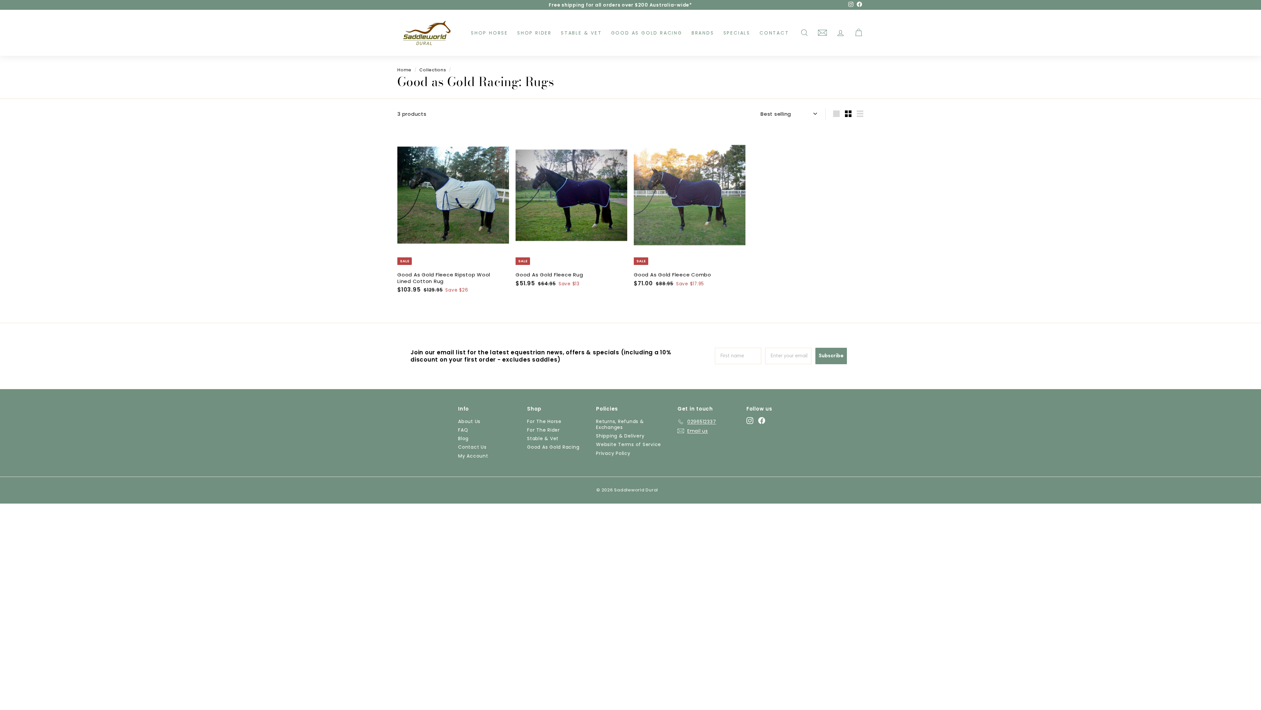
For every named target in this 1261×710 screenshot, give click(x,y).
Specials (736, 33)
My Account (473, 456)
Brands (703, 33)
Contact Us (472, 447)
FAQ (463, 430)
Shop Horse (489, 33)
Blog (463, 438)
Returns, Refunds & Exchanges (620, 424)
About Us (469, 421)
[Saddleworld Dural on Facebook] (761, 420)
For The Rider (543, 430)
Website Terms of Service (628, 444)
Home (404, 70)
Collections (432, 70)
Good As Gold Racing (646, 33)
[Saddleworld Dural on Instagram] (749, 420)
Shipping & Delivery (620, 436)
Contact (774, 33)
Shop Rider (534, 33)
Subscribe (831, 356)
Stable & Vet (581, 33)
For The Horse (544, 421)
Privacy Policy (613, 453)
